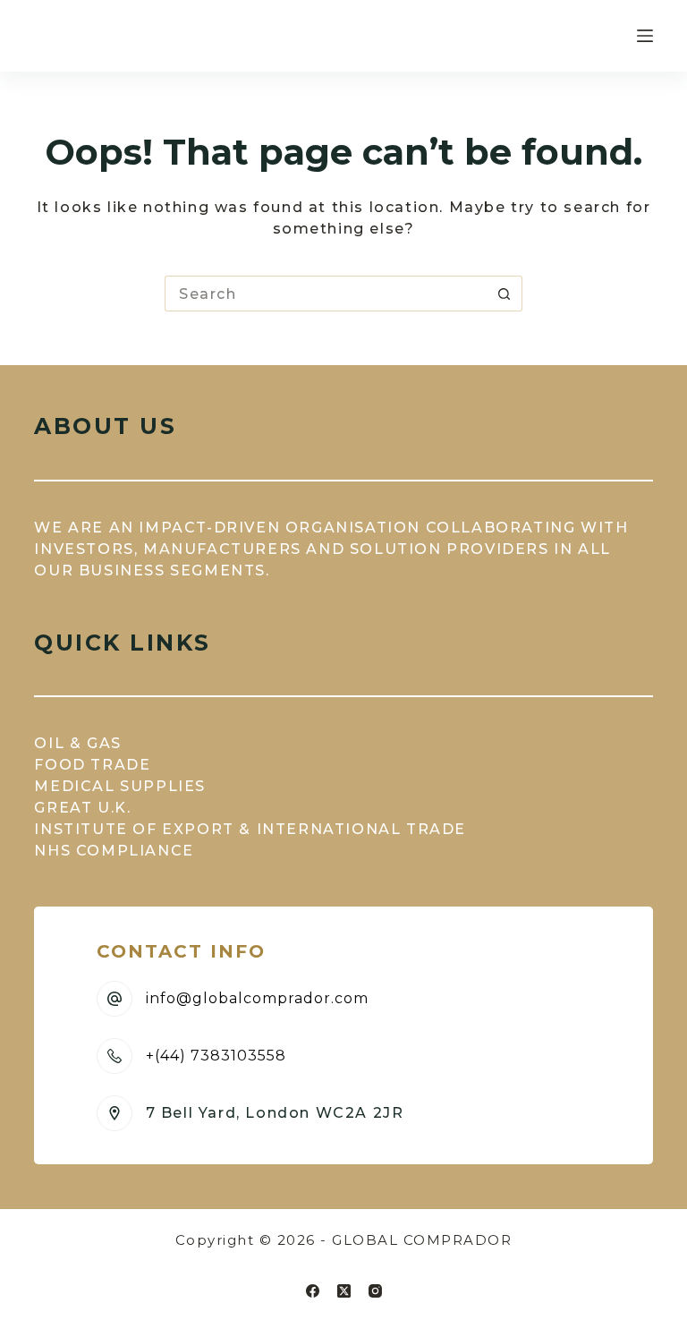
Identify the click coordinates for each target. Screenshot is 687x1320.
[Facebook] (312, 1291)
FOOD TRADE (92, 764)
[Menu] (645, 36)
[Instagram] (375, 1291)
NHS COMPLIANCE (113, 850)
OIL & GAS (77, 743)
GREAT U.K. (82, 807)
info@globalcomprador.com (257, 998)
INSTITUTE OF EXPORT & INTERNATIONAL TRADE (250, 829)
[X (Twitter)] (344, 1291)
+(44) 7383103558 (216, 1055)
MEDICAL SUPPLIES (120, 786)
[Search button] (504, 293)
